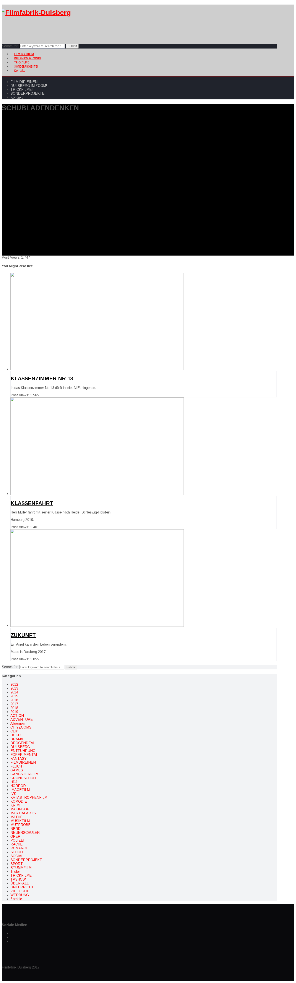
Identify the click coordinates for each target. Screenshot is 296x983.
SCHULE (17, 852)
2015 (14, 696)
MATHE (16, 817)
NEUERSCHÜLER (25, 832)
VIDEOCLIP (19, 891)
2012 (14, 684)
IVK (13, 793)
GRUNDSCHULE (23, 778)
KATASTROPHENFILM (28, 797)
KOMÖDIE (18, 801)
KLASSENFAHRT (32, 503)
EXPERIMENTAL (24, 754)
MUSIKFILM (20, 821)
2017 (14, 704)
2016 (14, 700)
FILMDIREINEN (23, 762)
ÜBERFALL (19, 883)
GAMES (16, 770)
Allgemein (17, 723)
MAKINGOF (19, 809)
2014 (14, 692)
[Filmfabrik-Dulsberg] (36, 12)
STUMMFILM (20, 868)
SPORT (16, 864)
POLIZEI (17, 840)
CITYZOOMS (20, 727)
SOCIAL (16, 856)
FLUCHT (17, 766)
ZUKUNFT (23, 635)
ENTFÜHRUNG (22, 751)
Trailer (15, 871)
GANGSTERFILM (24, 774)
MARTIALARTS (23, 813)
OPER (15, 836)
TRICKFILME (21, 875)
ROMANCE (19, 848)
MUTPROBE (20, 825)
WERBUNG (19, 895)
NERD (15, 829)
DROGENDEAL (22, 743)
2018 (14, 708)
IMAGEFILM (20, 790)
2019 (14, 712)
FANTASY (18, 758)
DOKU (15, 735)
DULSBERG (20, 747)
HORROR (18, 786)
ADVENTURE (21, 719)
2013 (14, 688)
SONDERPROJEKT (26, 860)
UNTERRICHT (22, 887)
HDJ (13, 782)
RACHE (16, 844)
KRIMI (15, 805)
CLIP (14, 731)
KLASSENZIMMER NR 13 (42, 378)
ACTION (17, 715)
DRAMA (16, 739)
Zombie (16, 899)
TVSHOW (18, 879)
